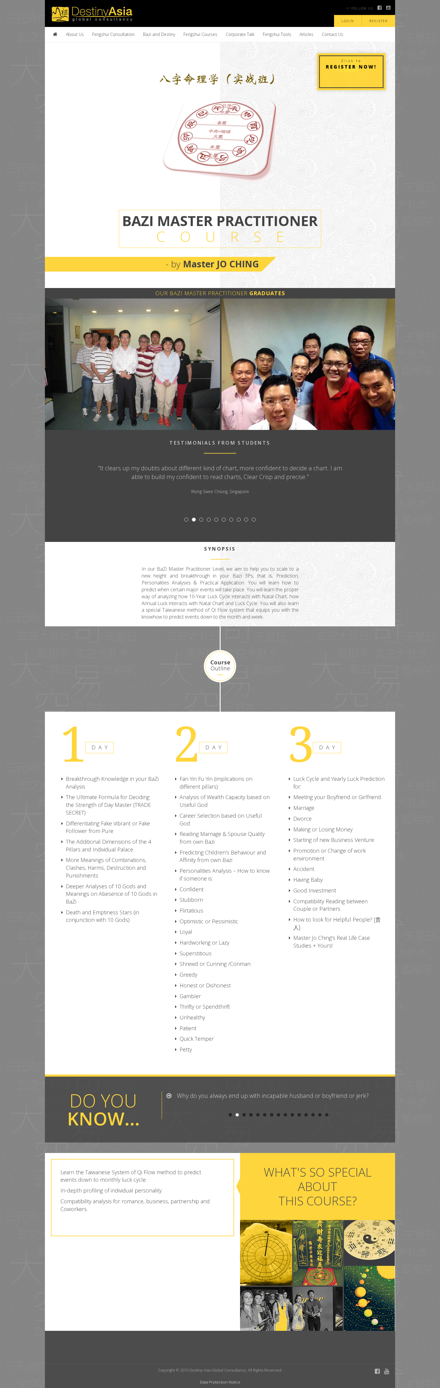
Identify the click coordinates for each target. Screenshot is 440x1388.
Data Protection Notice (220, 1382)
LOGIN (348, 21)
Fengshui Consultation (113, 34)
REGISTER (378, 21)
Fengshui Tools (277, 34)
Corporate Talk (240, 34)
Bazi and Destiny (159, 34)
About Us (75, 34)
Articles (306, 34)
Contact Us (332, 34)
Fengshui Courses (200, 34)
